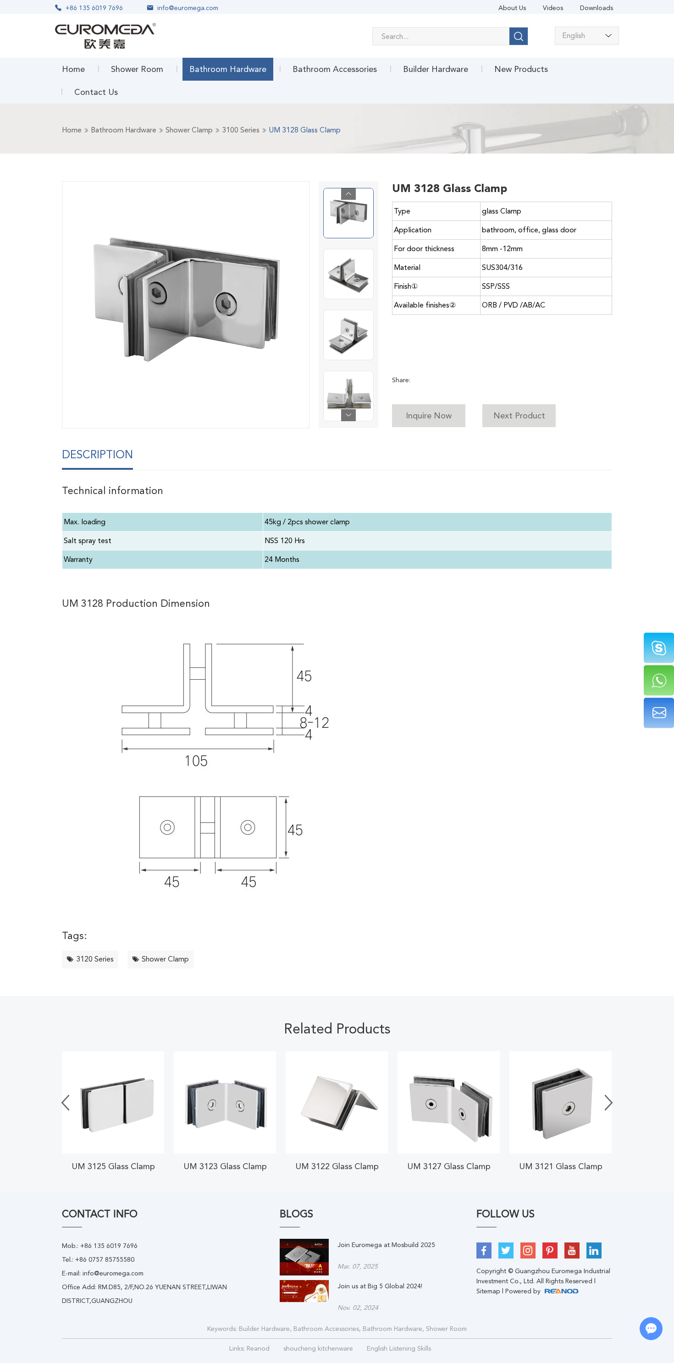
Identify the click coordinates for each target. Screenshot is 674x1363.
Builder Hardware (435, 69)
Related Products (337, 1029)
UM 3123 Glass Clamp (225, 1166)
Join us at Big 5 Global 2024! (379, 1286)
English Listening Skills (399, 1348)
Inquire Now (429, 415)
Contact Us (96, 92)
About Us (512, 7)
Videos (553, 7)
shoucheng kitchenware (318, 1348)
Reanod (258, 1348)
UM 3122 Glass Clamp (337, 1166)
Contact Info (100, 1214)
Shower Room (137, 69)
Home (73, 69)
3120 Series (95, 959)
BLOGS (296, 1214)
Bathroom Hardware (227, 69)
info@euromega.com (187, 7)
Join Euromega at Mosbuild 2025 (386, 1244)
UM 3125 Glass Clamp (113, 1166)
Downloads (596, 7)
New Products (521, 69)
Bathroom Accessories (335, 69)
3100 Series (241, 130)
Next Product (519, 415)
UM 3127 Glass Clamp (449, 1166)
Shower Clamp (189, 130)
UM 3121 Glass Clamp (560, 1166)
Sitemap (488, 1291)
